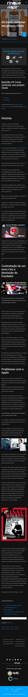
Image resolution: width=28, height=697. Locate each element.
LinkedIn (6, 98)
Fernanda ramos (18, 104)
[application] (14, 33)
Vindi (21, 93)
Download (9, 39)
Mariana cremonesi (6, 106)
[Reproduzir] (2, 34)
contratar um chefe (9, 626)
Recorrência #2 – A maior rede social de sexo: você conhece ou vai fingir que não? (20, 643)
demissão (17, 626)
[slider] (25, 32)
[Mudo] (21, 34)
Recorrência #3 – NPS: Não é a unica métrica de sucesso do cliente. (8, 641)
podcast (12, 629)
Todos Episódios (19, 688)
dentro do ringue (6, 629)
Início (7, 688)
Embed (15, 39)
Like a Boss (18, 665)
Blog (12, 688)
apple (3, 626)
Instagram (6, 100)
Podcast (10, 622)
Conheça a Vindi (15, 691)
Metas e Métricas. (8, 609)
